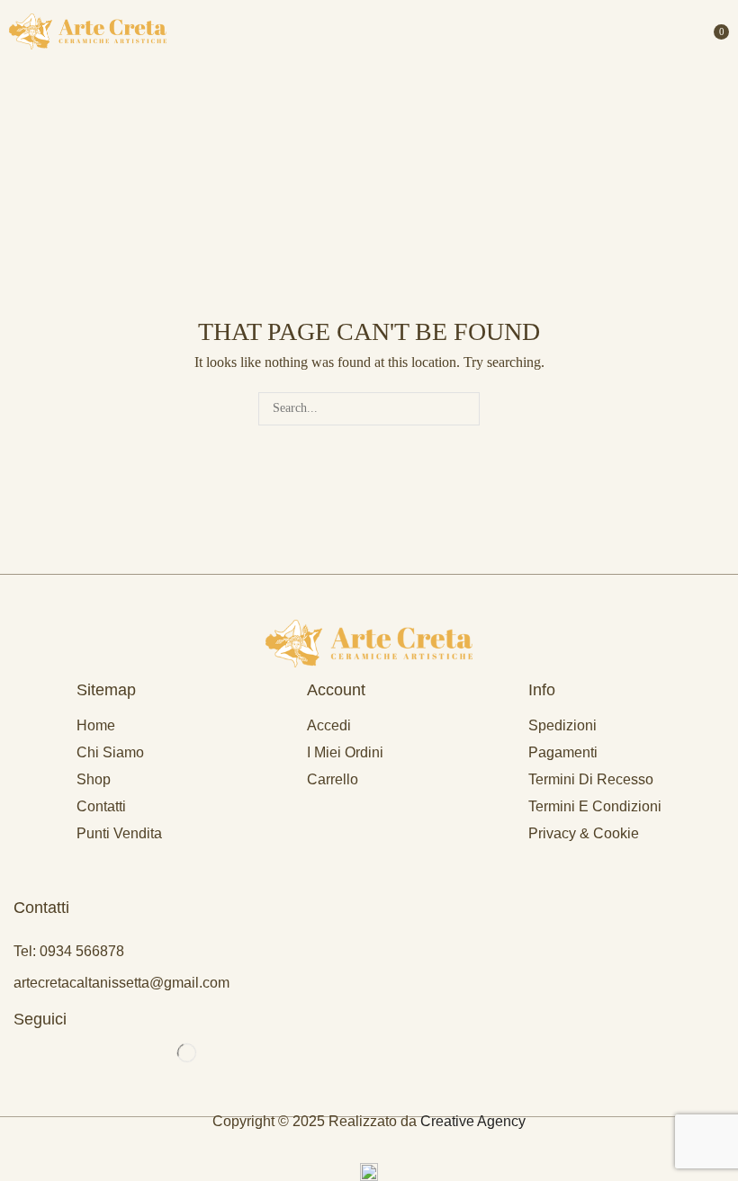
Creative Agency (473, 1121)
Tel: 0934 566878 (69, 951)
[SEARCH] (463, 408)
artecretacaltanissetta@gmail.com (122, 982)
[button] (716, 32)
